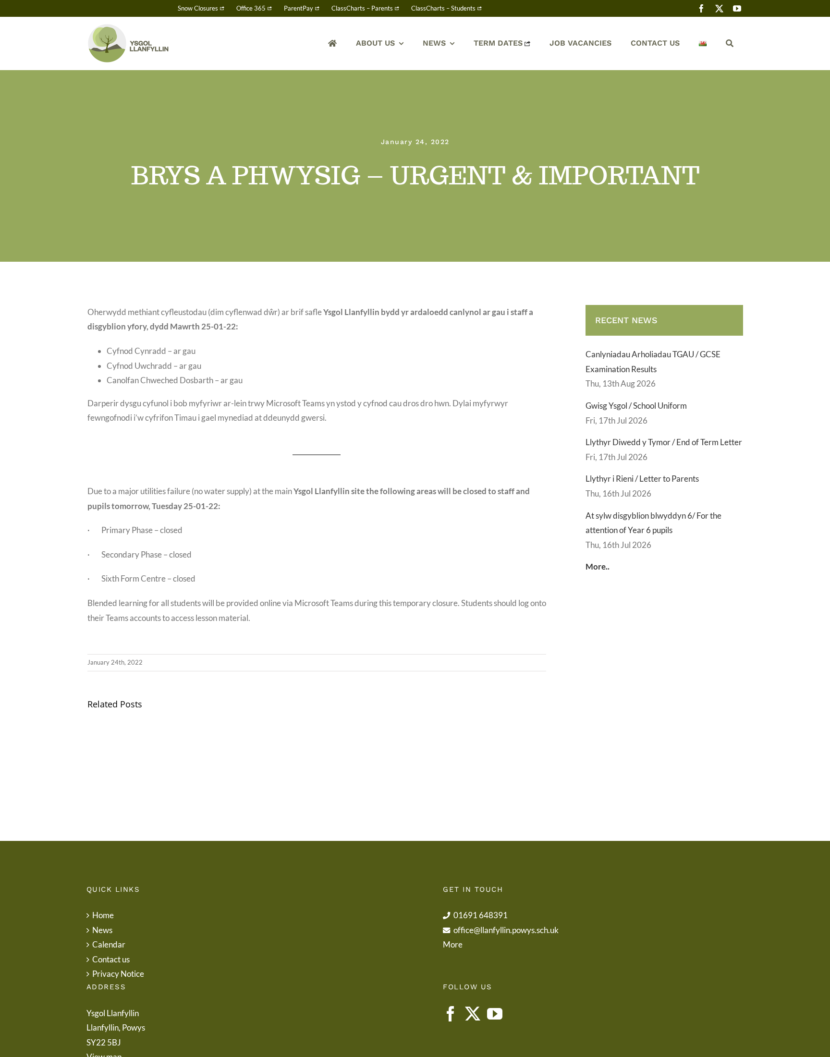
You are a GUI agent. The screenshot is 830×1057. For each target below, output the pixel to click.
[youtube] (737, 8)
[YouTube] (494, 1013)
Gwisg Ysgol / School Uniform (636, 406)
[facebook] (701, 8)
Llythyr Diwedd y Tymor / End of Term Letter (664, 442)
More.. (598, 566)
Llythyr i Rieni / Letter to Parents (642, 479)
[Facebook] (450, 1013)
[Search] (729, 43)
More (453, 944)
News (102, 930)
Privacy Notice (118, 974)
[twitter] (719, 8)
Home (103, 915)
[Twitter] (472, 1013)
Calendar (108, 944)
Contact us (111, 959)
